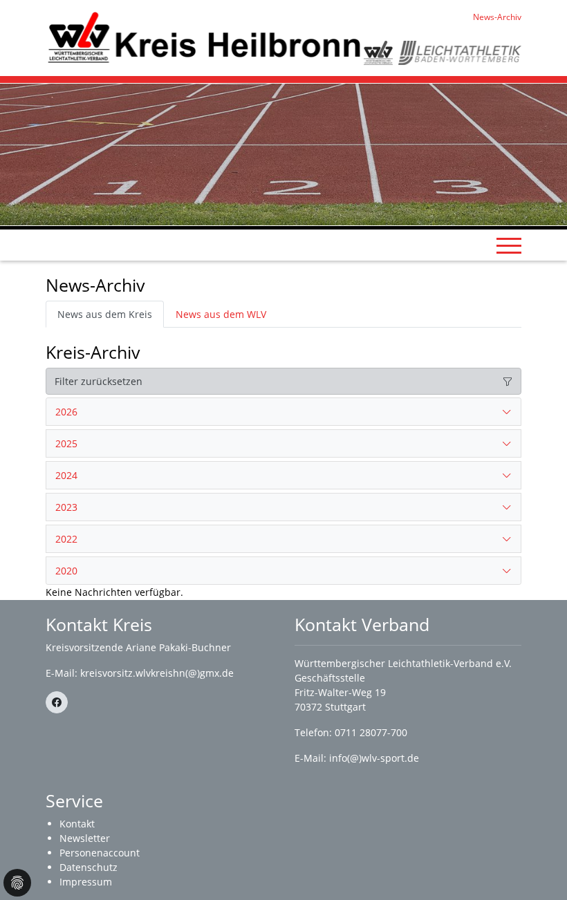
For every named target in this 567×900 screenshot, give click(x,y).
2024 (66, 475)
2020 (66, 570)
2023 (66, 507)
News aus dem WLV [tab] (221, 314)
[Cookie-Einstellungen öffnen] (17, 883)
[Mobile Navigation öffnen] (508, 245)
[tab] (283, 412)
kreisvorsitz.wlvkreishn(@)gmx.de (157, 672)
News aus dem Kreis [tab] (104, 314)
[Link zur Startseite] (205, 37)
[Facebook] (57, 702)
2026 (66, 411)
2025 (66, 443)
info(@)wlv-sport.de (374, 758)
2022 (66, 538)
